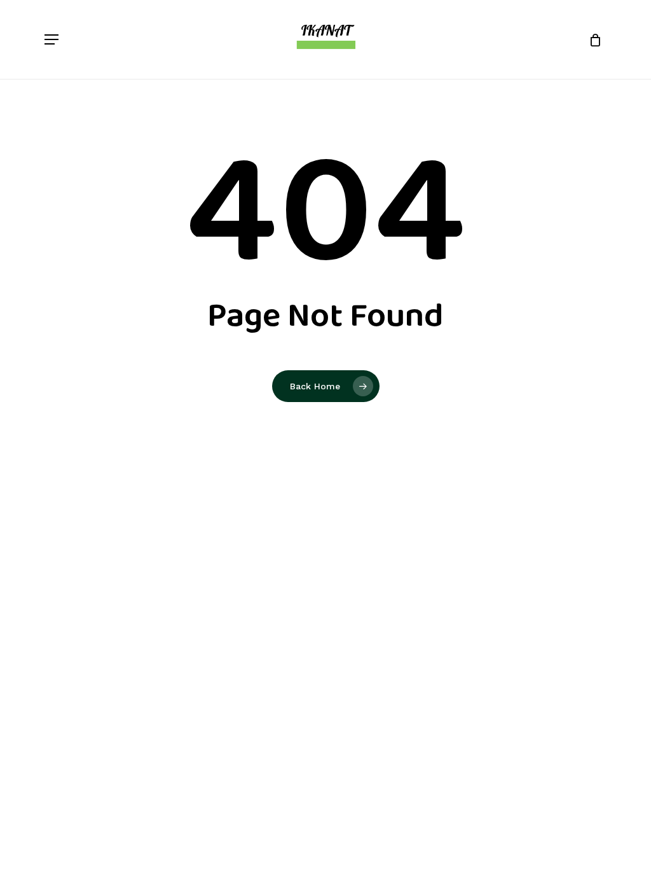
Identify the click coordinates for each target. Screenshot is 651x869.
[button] (51, 39)
